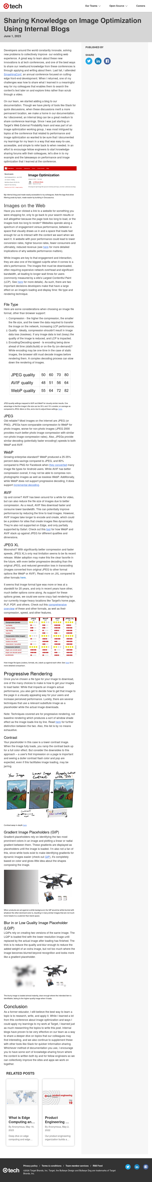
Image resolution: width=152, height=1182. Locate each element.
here (65, 246)
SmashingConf (36, 74)
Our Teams (92, 5)
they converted (59, 468)
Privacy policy (30, 1165)
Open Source (117, 5)
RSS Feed (97, 1165)
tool (49, 533)
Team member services (76, 1165)
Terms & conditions (51, 1165)
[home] (13, 6)
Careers (140, 5)
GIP (48, 860)
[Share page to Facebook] (108, 61)
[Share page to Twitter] (90, 61)
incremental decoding (27, 488)
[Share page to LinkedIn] (99, 61)
